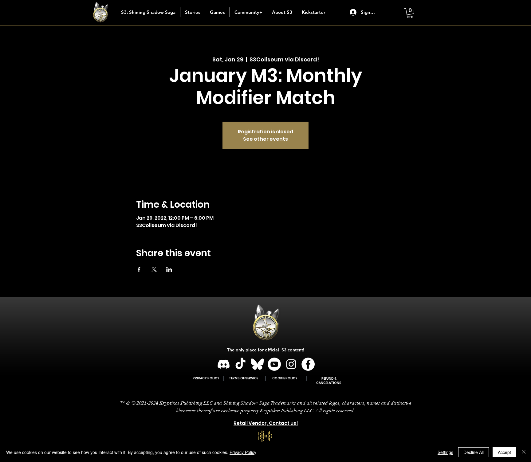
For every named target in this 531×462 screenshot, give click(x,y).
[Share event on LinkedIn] (169, 269)
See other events (265, 139)
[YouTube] (274, 364)
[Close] (523, 452)
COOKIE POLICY (284, 378)
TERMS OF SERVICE (243, 378)
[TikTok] (240, 364)
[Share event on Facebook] (139, 269)
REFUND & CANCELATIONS (328, 380)
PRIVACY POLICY (206, 378)
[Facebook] (308, 364)
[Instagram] (291, 364)
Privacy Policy (243, 452)
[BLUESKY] (257, 364)
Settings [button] (445, 452)
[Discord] (223, 364)
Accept (504, 452)
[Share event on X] (154, 269)
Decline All (473, 452)
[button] (192, 12)
